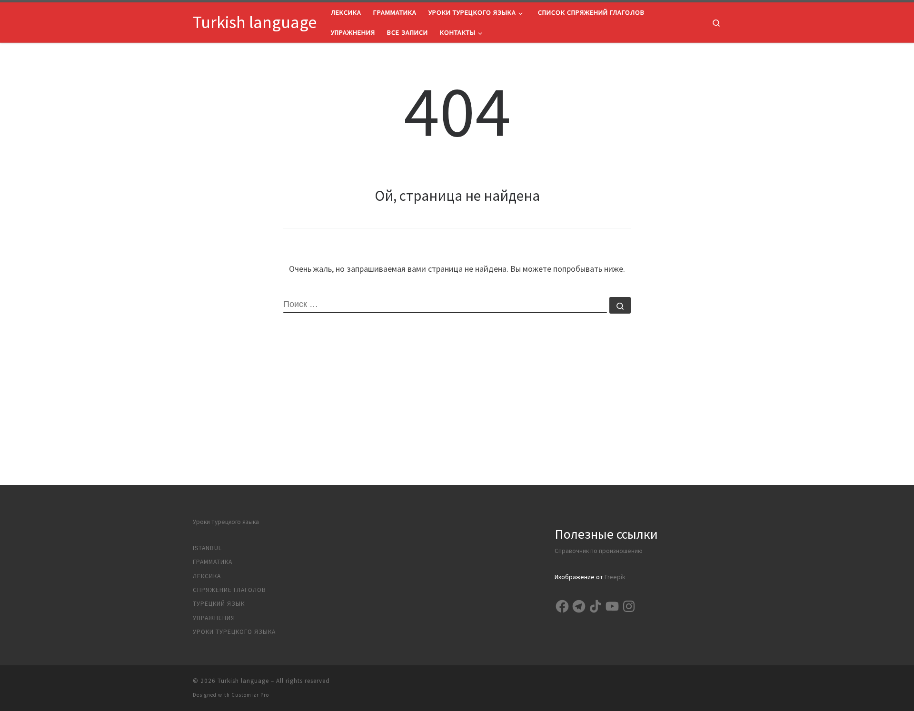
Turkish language (243, 681)
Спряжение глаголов (229, 590)
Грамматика (212, 562)
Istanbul (207, 548)
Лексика (207, 576)
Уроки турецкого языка (226, 522)
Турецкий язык (219, 604)
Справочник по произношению (599, 551)
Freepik (615, 577)
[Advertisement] (457, 418)
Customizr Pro (250, 694)
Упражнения (214, 618)
